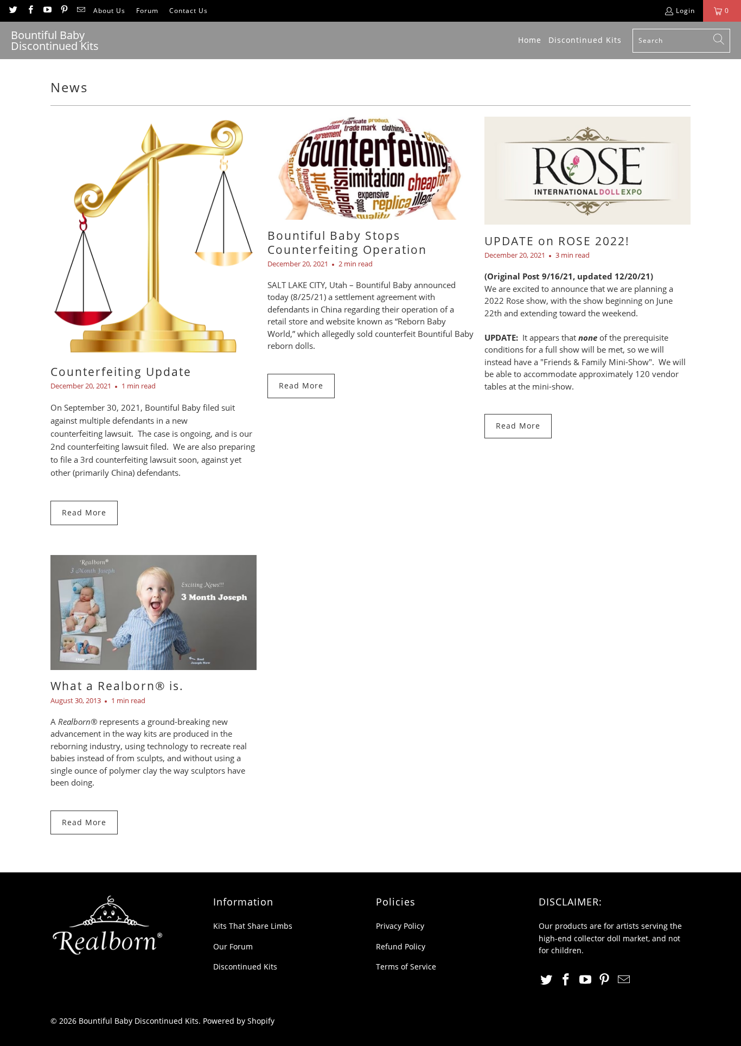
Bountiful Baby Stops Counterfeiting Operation (347, 242)
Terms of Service (406, 966)
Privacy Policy (400, 926)
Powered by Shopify (238, 1021)
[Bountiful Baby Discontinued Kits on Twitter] (12, 10)
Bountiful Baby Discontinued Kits (139, 1021)
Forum (147, 10)
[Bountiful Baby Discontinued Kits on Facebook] (29, 10)
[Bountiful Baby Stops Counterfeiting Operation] (370, 168)
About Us (109, 10)
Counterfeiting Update (120, 371)
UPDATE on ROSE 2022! (557, 240)
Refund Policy (400, 946)
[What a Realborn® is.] (153, 612)
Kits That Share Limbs (252, 926)
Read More (84, 512)
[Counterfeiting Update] (153, 236)
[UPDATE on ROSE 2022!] (587, 171)
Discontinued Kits (245, 966)
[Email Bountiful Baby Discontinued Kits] (80, 10)
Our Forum (233, 946)
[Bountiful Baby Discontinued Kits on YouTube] (47, 10)
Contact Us (188, 10)
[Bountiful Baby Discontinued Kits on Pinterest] (63, 10)
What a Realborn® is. (117, 685)
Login (685, 10)
